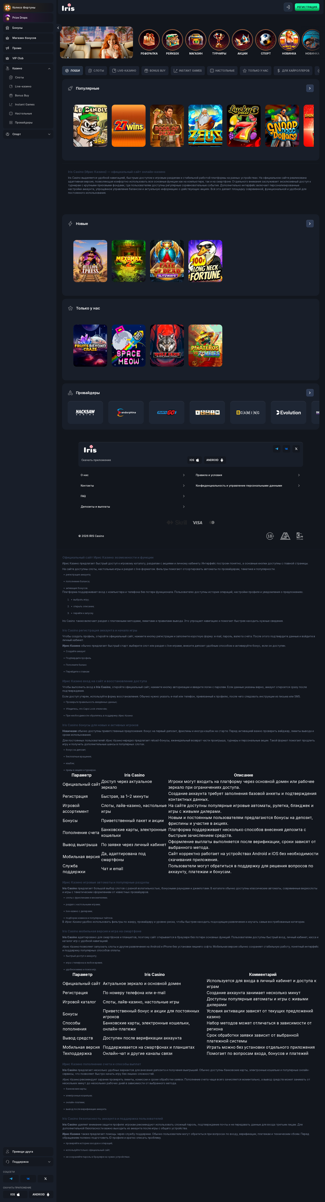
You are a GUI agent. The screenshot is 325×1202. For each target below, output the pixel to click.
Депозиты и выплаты (95, 506)
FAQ (83, 496)
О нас (84, 475)
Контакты (87, 485)
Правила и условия (209, 475)
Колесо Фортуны (23, 7)
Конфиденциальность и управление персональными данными (239, 485)
